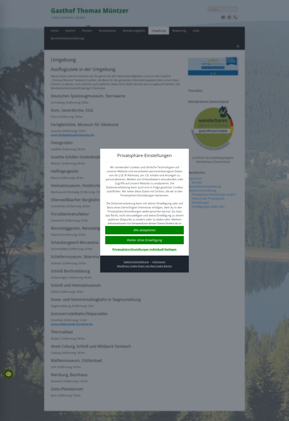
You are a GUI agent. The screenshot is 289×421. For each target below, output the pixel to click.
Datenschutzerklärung (136, 261)
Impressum (159, 261)
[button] (144, 240)
